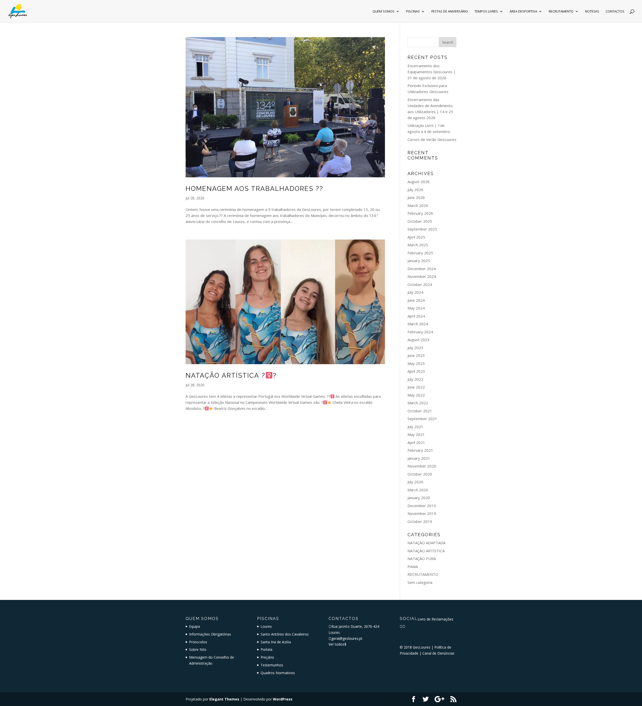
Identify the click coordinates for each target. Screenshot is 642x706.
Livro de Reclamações (435, 619)
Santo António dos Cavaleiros (285, 634)
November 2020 (422, 465)
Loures (266, 626)
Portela (266, 649)
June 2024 (416, 300)
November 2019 (422, 513)
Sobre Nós (197, 649)
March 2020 (418, 489)
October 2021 (420, 410)
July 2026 (415, 189)
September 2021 (422, 418)
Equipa (194, 626)
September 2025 (422, 228)
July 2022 (415, 379)
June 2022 (416, 386)
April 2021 (416, 442)
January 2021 (419, 458)
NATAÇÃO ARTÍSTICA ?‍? (231, 375)
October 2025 (420, 221)
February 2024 (420, 331)
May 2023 (416, 363)
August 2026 (419, 181)
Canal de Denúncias (438, 653)
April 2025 (416, 237)
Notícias (592, 12)
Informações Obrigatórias (210, 634)
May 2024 (416, 307)
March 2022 (418, 402)
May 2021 (416, 434)
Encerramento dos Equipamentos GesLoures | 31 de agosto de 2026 (432, 71)
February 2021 (420, 450)
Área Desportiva (523, 12)
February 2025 (420, 252)
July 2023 (415, 347)
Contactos (615, 12)
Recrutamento (561, 12)
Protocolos (198, 642)
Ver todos (337, 644)
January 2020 (419, 497)
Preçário (267, 657)
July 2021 (415, 426)
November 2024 (422, 276)
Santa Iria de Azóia (276, 642)
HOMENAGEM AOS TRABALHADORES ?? (254, 188)
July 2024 (415, 292)
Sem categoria (420, 582)
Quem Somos (383, 12)
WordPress (282, 699)
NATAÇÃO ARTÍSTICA (426, 550)
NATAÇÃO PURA (422, 558)
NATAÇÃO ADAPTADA (426, 542)
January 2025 (419, 260)
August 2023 (419, 339)
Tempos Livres (486, 12)
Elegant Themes (224, 699)
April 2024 (416, 316)
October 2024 (420, 284)
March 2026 (418, 205)
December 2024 (422, 268)
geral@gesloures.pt (346, 638)
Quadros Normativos (278, 672)
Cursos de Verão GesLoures (432, 139)
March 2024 (418, 323)
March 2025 (418, 244)
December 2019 (422, 505)
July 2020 (415, 481)
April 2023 (416, 371)
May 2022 (416, 395)
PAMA (413, 566)
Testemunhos (272, 665)
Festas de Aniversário (449, 12)
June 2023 (416, 355)
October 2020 (420, 474)
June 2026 (416, 197)
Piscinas (413, 12)
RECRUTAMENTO (423, 574)
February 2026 (420, 213)
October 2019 (420, 521)
